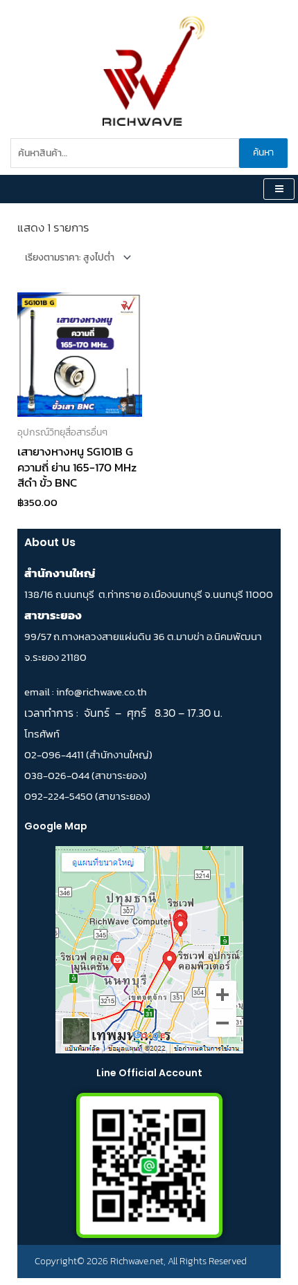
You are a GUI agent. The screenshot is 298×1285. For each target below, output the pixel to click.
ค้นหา (263, 152)
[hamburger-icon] (279, 189)
